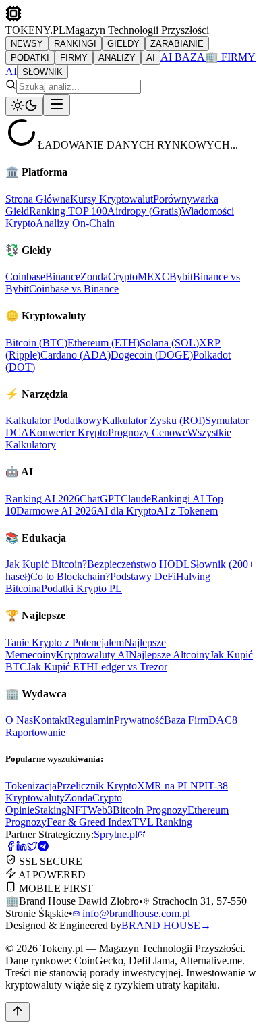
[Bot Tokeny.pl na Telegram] (43, 847)
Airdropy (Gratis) (144, 211)
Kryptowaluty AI (92, 654)
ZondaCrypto (109, 276)
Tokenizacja (31, 785)
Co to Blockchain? (70, 576)
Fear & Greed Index (89, 822)
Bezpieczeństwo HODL (138, 564)
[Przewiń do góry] (17, 1012)
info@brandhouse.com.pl (135, 913)
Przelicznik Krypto (97, 785)
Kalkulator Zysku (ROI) (153, 420)
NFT (77, 810)
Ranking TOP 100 (68, 211)
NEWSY (27, 43)
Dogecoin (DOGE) (152, 355)
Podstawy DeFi (143, 576)
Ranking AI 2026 (42, 498)
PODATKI (30, 58)
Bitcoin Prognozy (150, 810)
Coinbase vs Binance (74, 288)
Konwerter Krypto (68, 432)
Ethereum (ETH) (103, 342)
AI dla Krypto (126, 511)
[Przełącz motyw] (24, 106)
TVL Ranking (162, 822)
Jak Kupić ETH (60, 667)
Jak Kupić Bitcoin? (46, 564)
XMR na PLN (167, 785)
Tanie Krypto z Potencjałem (64, 642)
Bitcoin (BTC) (36, 342)
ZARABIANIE (177, 43)
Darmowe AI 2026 (56, 511)
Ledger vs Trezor (130, 667)
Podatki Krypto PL (81, 588)
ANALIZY (117, 58)
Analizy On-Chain (75, 223)
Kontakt (50, 720)
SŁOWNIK (42, 72)
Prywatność (139, 720)
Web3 (100, 810)
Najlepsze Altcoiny (169, 654)
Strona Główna (37, 199)
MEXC (153, 276)
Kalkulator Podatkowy (53, 420)
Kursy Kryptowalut (111, 199)
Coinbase (25, 276)
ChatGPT (100, 498)
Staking (50, 810)
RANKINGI (75, 43)
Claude (136, 498)
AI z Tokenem (187, 511)
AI (150, 58)
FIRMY (74, 58)
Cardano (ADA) (75, 355)
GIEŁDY (123, 43)
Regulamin (90, 720)
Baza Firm (186, 720)
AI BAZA (182, 57)
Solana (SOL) (169, 342)
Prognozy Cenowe (147, 432)
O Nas (19, 720)
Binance (62, 276)
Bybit (181, 276)
